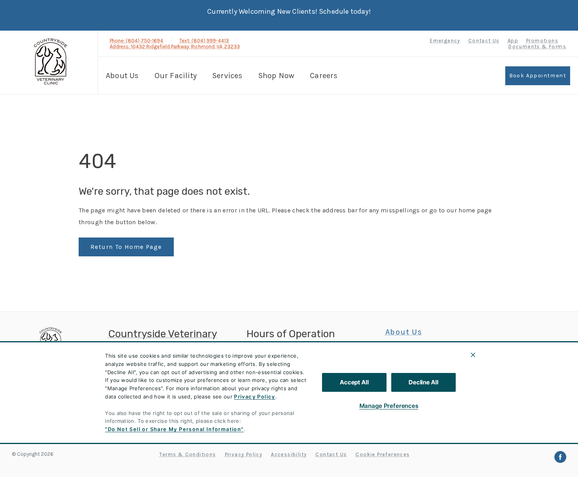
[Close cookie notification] (473, 355)
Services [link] (227, 75)
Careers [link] (323, 75)
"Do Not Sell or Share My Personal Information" (174, 429)
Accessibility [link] (289, 454)
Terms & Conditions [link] (187, 454)
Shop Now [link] (276, 75)
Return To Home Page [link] (126, 246)
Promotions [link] (542, 41)
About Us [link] (403, 332)
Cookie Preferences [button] (382, 454)
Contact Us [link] (484, 41)
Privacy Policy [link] (244, 454)
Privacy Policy (254, 396)
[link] (51, 61)
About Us (122, 75)
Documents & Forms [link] (537, 46)
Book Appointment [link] (537, 75)
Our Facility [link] (176, 75)
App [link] (513, 41)
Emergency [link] (445, 41)
